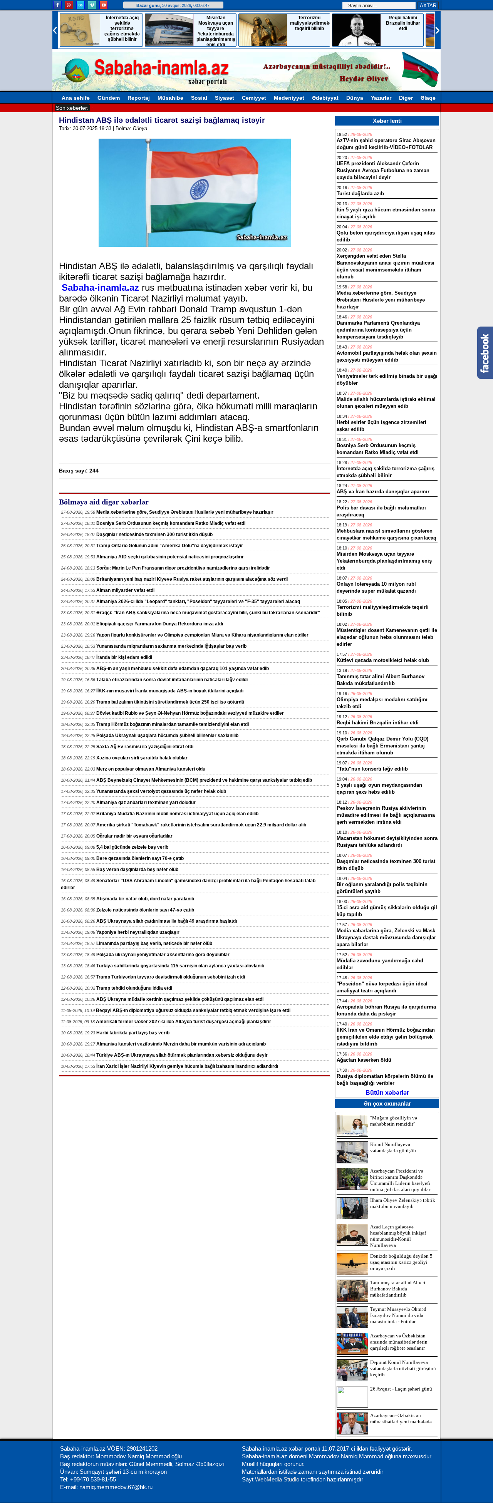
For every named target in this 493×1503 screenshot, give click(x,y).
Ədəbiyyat (325, 98)
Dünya (354, 98)
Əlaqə (428, 98)
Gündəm (108, 98)
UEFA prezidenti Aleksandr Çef (129, 107)
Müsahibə (170, 98)
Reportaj (138, 98)
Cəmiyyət (254, 98)
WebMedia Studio (278, 1479)
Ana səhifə (76, 98)
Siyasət (224, 98)
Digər (406, 98)
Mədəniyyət (289, 98)
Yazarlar (381, 98)
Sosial (199, 98)
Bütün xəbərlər (387, 1092)
